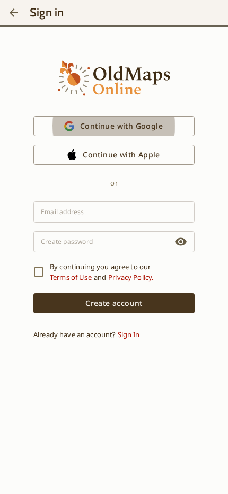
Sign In (128, 334)
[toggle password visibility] (181, 241)
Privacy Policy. (130, 277)
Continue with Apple (121, 154)
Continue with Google (121, 126)
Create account (114, 303)
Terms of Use (71, 277)
